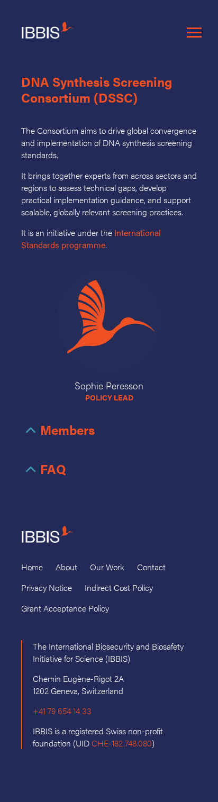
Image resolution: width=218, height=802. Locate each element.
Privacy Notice (46, 587)
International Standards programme (91, 238)
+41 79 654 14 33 (62, 711)
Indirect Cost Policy (119, 587)
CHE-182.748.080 (122, 743)
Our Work (107, 567)
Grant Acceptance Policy (65, 608)
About (66, 567)
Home (32, 567)
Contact (151, 567)
